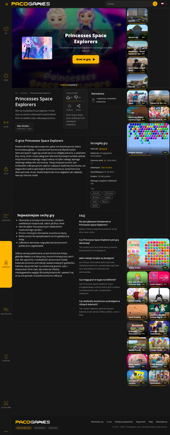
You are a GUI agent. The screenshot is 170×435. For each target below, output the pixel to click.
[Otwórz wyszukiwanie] (155, 3)
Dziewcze (103, 148)
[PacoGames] (32, 422)
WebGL (95, 206)
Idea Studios (106, 167)
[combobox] (131, 4)
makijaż (107, 197)
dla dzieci (96, 197)
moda (95, 201)
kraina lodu (109, 193)
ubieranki (96, 193)
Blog (151, 421)
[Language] (164, 4)
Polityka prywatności (124, 421)
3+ (105, 160)
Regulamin (141, 421)
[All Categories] (6, 431)
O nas (109, 421)
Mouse (104, 201)
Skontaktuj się (97, 421)
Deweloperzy (161, 421)
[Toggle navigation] (7, 4)
